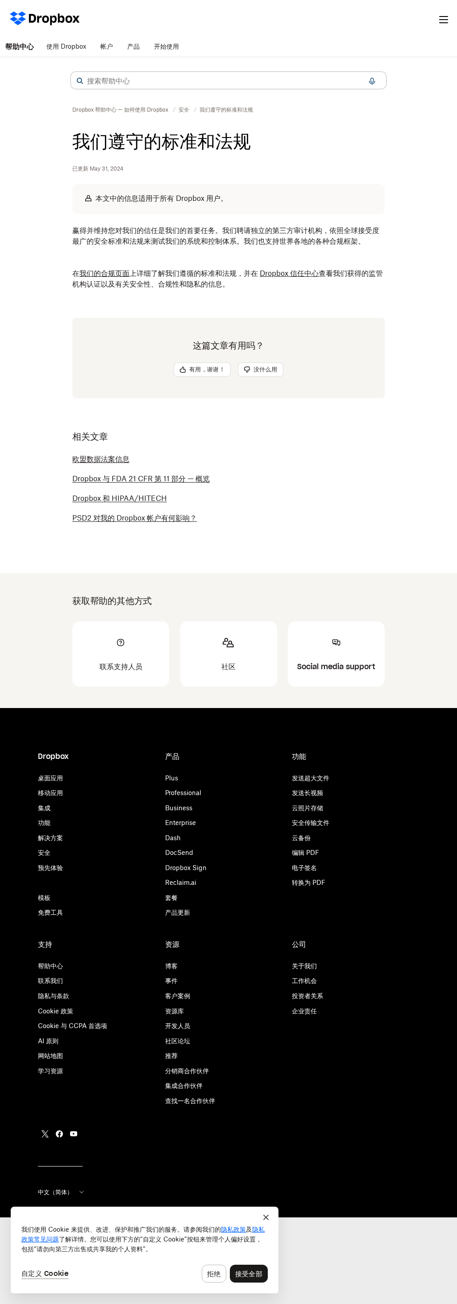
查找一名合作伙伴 (190, 1100)
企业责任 (304, 1011)
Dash (173, 838)
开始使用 (166, 46)
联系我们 (50, 980)
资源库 (174, 1011)
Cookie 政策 (55, 1011)
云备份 (301, 838)
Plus (171, 778)
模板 (44, 897)
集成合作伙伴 (184, 1085)
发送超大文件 (310, 778)
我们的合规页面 (104, 273)
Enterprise (180, 822)
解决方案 (50, 838)
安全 (44, 852)
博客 (171, 966)
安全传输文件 (310, 822)
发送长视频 (307, 792)
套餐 (171, 897)
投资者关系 (307, 996)
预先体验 (50, 867)
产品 (133, 46)
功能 (44, 822)
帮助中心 (19, 46)
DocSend (179, 852)
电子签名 (304, 867)
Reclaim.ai (180, 882)
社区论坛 (177, 1041)
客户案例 (177, 996)
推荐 (171, 1055)
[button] (80, 80)
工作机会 (304, 980)
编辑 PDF (305, 852)
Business (178, 808)
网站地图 (50, 1055)
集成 (44, 808)
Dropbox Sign (186, 867)
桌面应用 (50, 778)
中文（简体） (55, 1192)
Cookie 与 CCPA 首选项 (72, 1025)
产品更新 (177, 912)
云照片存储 (307, 808)
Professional (183, 792)
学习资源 (50, 1071)
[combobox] (228, 81)
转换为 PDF (308, 882)
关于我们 (304, 966)
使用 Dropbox (66, 46)
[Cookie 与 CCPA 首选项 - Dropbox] (144, 1250)
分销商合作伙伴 (187, 1071)
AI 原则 (48, 1041)
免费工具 (50, 912)
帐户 (106, 46)
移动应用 (50, 792)
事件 (171, 980)
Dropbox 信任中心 (289, 273)
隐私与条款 (53, 996)
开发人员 (177, 1025)
